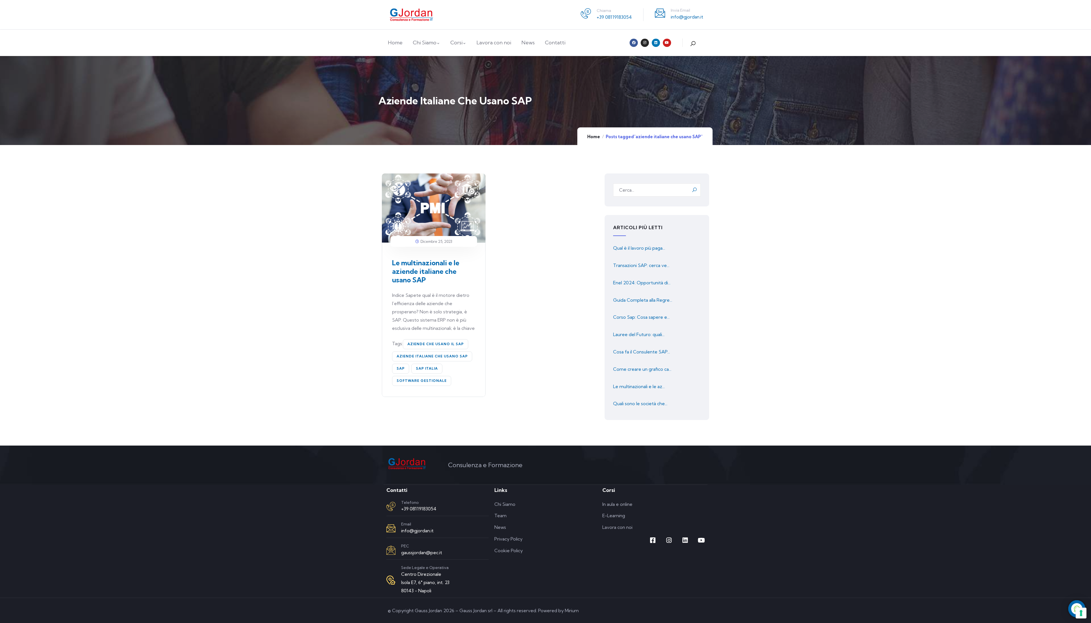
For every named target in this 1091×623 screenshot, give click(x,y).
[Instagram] (645, 43)
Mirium (572, 610)
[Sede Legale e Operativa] (390, 580)
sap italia (427, 368)
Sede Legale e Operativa (425, 567)
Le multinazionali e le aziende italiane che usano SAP (425, 271)
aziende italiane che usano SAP (432, 356)
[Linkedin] (656, 43)
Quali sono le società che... (640, 403)
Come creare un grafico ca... (642, 369)
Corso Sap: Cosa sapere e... (641, 317)
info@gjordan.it (687, 17)
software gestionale (422, 380)
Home (593, 136)
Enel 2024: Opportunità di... (642, 282)
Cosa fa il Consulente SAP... (641, 352)
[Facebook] (634, 43)
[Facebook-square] (653, 540)
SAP (401, 368)
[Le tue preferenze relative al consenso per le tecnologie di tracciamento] (1081, 613)
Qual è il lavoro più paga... (639, 248)
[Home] (411, 14)
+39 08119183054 (614, 17)
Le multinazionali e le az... (639, 386)
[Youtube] (667, 43)
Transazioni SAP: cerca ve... (641, 265)
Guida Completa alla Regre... (642, 300)
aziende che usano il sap (435, 344)
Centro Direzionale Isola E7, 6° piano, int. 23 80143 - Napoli (425, 582)
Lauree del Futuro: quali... (639, 334)
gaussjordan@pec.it (421, 552)
